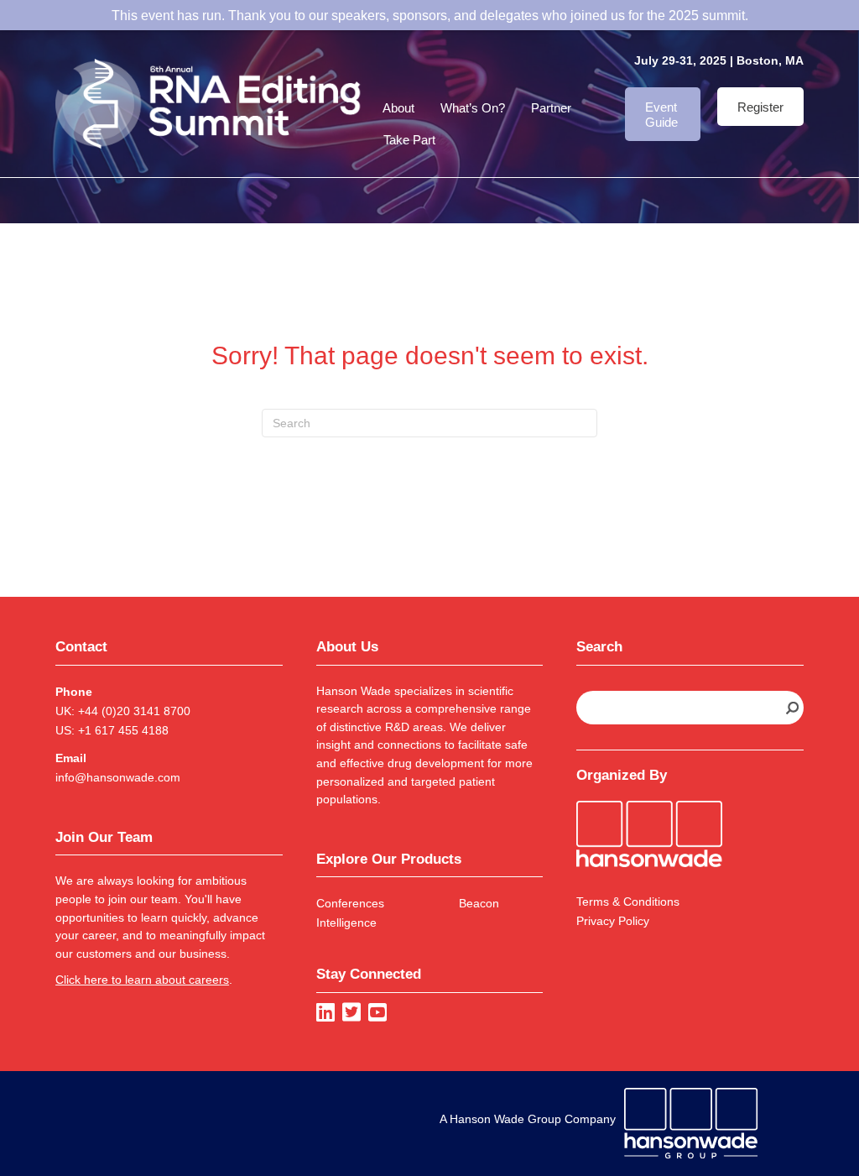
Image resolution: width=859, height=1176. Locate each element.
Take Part (409, 140)
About (398, 108)
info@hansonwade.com (117, 777)
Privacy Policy (612, 921)
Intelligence (346, 922)
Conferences (350, 903)
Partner (551, 108)
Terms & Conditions (627, 901)
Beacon (479, 903)
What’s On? (472, 108)
